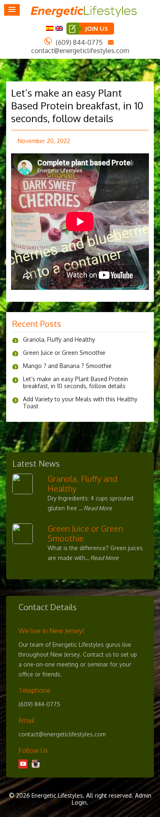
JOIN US (96, 28)
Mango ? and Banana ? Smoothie (67, 365)
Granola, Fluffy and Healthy (59, 339)
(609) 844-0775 (79, 42)
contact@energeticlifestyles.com (80, 50)
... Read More (95, 508)
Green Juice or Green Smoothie (64, 352)
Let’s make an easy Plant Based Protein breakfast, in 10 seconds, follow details (77, 105)
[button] (12, 10)
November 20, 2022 (44, 140)
